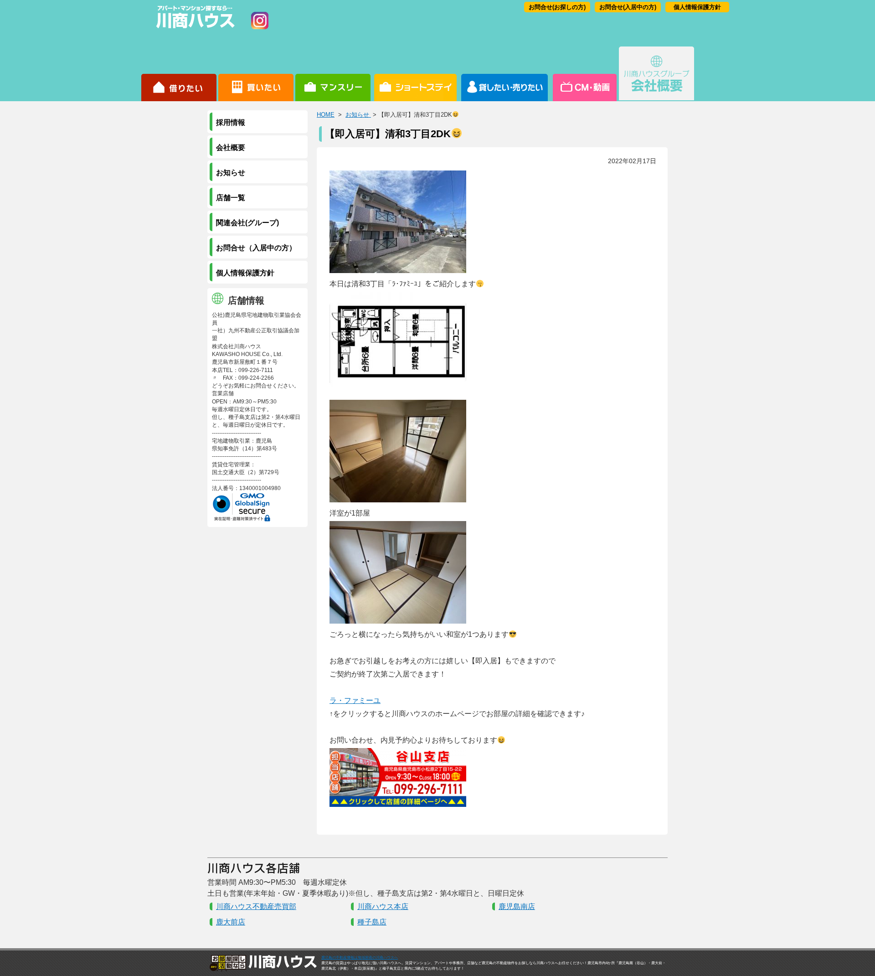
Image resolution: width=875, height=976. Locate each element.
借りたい (178, 73)
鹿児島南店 (517, 906)
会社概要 (656, 73)
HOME (326, 114)
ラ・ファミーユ (355, 700)
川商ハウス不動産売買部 (256, 906)
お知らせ (358, 114)
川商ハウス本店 (382, 906)
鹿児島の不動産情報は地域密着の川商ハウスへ (359, 957)
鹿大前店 (230, 922)
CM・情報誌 (584, 73)
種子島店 (371, 922)
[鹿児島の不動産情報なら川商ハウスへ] (193, 30)
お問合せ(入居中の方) (627, 7)
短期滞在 (333, 73)
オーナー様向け (504, 73)
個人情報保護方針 (697, 7)
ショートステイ (415, 73)
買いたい (255, 73)
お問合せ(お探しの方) (557, 7)
